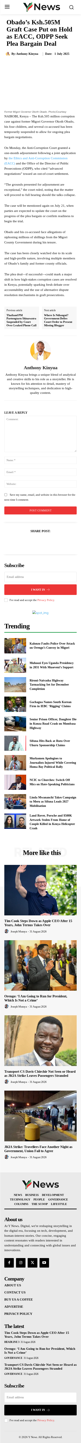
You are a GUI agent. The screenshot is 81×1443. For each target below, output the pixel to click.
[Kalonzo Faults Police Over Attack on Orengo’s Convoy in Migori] (15, 645)
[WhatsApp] (55, 542)
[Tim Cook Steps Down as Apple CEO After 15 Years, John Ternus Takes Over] (40, 890)
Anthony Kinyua (27, 53)
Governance (13, 1357)
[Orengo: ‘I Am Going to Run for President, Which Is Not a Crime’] (40, 965)
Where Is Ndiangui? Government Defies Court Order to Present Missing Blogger (58, 320)
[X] (35, 542)
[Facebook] (25, 542)
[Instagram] (20, 1263)
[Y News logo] (41, 6)
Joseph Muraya (19, 931)
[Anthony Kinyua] (8, 54)
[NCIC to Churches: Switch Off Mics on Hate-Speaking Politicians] (15, 782)
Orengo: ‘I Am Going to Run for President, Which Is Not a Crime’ (35, 998)
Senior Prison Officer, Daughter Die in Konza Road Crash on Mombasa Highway (53, 723)
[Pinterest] (45, 542)
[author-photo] (7, 931)
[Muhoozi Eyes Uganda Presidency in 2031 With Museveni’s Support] (15, 665)
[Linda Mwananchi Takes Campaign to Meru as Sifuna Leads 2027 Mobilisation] (15, 801)
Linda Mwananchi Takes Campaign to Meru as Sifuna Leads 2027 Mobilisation (53, 801)
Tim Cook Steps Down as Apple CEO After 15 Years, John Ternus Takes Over (38, 923)
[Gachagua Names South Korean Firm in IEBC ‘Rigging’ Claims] (15, 704)
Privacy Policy (45, 600)
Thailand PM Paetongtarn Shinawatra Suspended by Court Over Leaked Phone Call (21, 320)
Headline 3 (11, 1342)
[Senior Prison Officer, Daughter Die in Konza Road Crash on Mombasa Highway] (15, 723)
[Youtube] (44, 1263)
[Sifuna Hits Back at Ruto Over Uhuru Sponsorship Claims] (15, 743)
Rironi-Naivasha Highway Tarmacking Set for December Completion (49, 685)
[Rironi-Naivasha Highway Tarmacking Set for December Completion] (15, 684)
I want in (38, 589)
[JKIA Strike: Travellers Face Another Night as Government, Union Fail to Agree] (40, 1116)
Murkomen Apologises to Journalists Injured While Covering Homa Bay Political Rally (53, 762)
